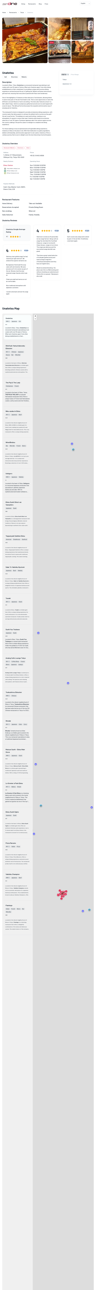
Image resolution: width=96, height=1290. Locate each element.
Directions (14, 77)
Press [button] (46, 4)
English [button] (83, 3)
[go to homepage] (9, 5)
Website (24, 77)
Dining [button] (23, 4)
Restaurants (13, 12)
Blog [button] (40, 4)
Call (5, 77)
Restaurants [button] (32, 4)
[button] (41, 805)
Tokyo (22, 12)
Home (4, 12)
